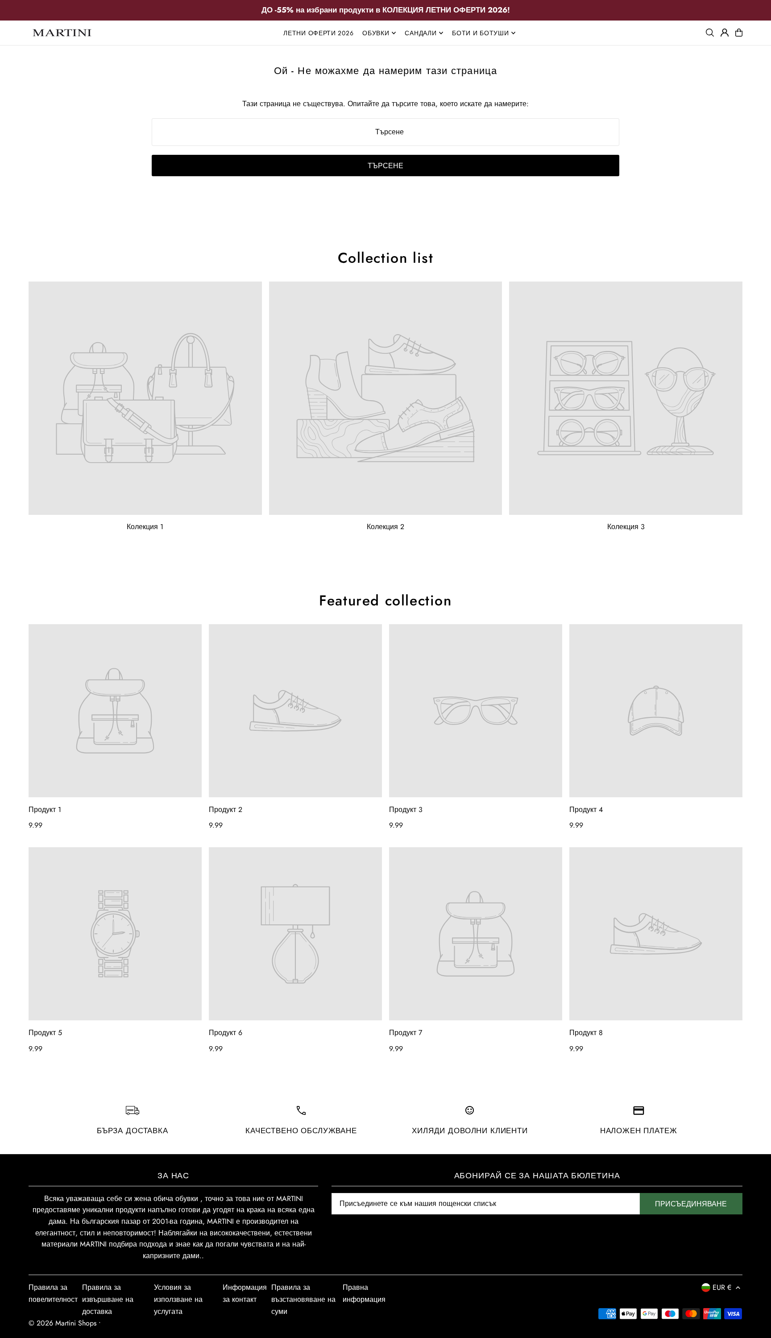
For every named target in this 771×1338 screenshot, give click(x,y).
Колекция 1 (145, 527)
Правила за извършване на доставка (107, 1299)
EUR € (722, 1287)
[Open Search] (710, 33)
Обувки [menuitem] (375, 33)
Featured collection (385, 600)
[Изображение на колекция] (145, 398)
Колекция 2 (385, 527)
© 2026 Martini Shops (64, 1323)
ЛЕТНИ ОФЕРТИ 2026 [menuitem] (318, 33)
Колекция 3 (626, 527)
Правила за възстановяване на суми (303, 1299)
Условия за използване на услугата (178, 1299)
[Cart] (738, 33)
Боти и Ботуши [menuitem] (480, 33)
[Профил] (725, 33)
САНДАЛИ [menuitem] (420, 33)
